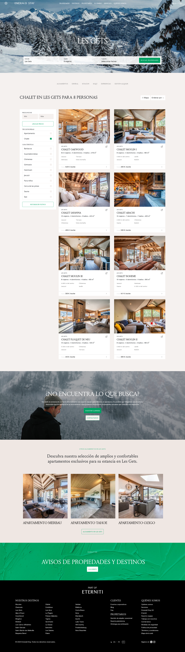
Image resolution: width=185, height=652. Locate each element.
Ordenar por (157, 98)
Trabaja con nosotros (149, 619)
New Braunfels (80, 630)
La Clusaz (48, 625)
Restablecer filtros (38, 204)
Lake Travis (79, 622)
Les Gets (120, 146)
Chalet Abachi (126, 212)
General (75, 84)
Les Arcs (48, 610)
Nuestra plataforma (117, 621)
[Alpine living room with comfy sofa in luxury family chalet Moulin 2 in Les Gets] (139, 316)
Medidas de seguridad (149, 625)
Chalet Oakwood (72, 149)
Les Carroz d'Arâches (23, 625)
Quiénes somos (120, 3)
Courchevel (19, 616)
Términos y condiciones (149, 630)
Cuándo (104, 59)
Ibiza (77, 613)
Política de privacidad (149, 628)
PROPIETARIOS (118, 614)
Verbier (78, 604)
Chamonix (18, 607)
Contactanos (92, 418)
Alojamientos (62, 84)
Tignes (47, 619)
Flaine (47, 633)
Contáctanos (146, 622)
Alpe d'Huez (19, 613)
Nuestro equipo (147, 616)
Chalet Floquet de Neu (75, 339)
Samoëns (48, 628)
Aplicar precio (38, 124)
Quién (66, 59)
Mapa (146, 98)
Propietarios (87, 3)
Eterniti (144, 613)
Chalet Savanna (71, 212)
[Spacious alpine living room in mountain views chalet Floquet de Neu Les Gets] (84, 316)
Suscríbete (92, 569)
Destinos (75, 3)
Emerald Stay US (147, 610)
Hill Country (79, 625)
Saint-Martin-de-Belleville (24, 630)
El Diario (98, 3)
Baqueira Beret (20, 633)
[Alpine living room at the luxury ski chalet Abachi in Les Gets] (139, 190)
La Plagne (49, 613)
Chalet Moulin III (72, 276)
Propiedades (64, 3)
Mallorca (78, 607)
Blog (112, 607)
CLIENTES (115, 600)
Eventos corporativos (118, 604)
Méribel (18, 622)
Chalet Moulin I (127, 149)
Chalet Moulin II (127, 339)
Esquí (95, 84)
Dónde (27, 59)
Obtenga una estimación (119, 624)
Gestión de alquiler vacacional (121, 618)
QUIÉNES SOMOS (150, 600)
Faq (111, 610)
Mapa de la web (147, 633)
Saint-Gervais (20, 628)
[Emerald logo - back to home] (19, 3)
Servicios (107, 3)
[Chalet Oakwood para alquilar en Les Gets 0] (84, 126)
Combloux (49, 607)
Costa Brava (79, 610)
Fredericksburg (80, 628)
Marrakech (79, 616)
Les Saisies (49, 630)
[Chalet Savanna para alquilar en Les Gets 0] (84, 190)
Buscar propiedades (149, 60)
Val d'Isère (49, 622)
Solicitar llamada (92, 411)
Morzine (18, 604)
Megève (18, 619)
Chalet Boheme (126, 276)
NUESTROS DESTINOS (27, 600)
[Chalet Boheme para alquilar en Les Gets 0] (139, 253)
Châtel (47, 604)
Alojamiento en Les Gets (92, 532)
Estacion (85, 84)
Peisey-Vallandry (51, 616)
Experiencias (106, 84)
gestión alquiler (121, 84)
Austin (77, 619)
